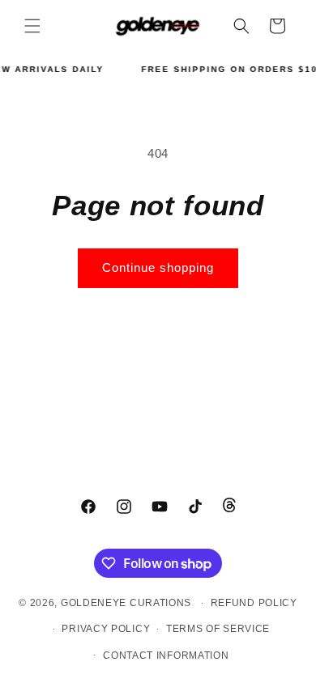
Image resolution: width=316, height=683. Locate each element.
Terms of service (218, 628)
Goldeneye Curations (126, 603)
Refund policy (254, 603)
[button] (32, 26)
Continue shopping (158, 267)
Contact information (165, 655)
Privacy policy (106, 628)
